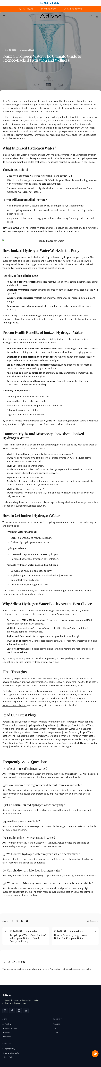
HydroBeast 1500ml (10, 1028)
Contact (56, 1032)
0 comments (94, 921)
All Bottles (6, 1024)
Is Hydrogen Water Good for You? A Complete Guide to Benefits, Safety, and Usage (28, 938)
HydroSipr (6, 1036)
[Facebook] (12, 1010)
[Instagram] (5, 1010)
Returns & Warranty (10, 1053)
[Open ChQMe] (95, 1053)
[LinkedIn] (19, 1010)
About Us (56, 1024)
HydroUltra (6, 1032)
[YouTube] (26, 1010)
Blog (55, 1028)
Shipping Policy (8, 1049)
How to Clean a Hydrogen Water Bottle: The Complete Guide (71, 936)
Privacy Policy (7, 1057)
